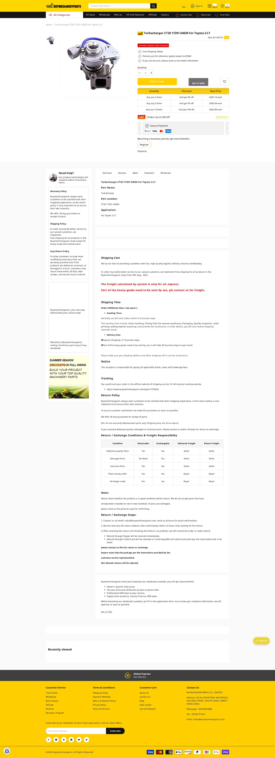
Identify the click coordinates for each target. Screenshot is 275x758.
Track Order (224, 15)
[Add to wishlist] (224, 81)
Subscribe (115, 731)
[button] (198, 82)
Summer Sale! (185, 15)
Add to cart (157, 81)
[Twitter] (86, 739)
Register (144, 144)
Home (49, 24)
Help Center (205, 15)
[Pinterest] (63, 739)
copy (226, 37)
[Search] (122, 5)
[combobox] (119, 5)
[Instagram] (56, 739)
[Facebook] (48, 739)
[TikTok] (71, 739)
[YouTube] (79, 739)
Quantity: (142, 67)
